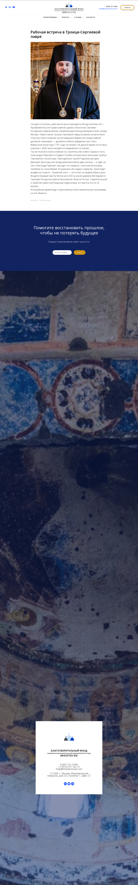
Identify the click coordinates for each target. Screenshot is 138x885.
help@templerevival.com (108, 9)
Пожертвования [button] (50, 17)
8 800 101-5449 (111, 6)
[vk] (9, 7)
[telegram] (6, 7)
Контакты (90, 17)
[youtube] (13, 7)
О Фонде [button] (78, 17)
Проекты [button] (66, 17)
